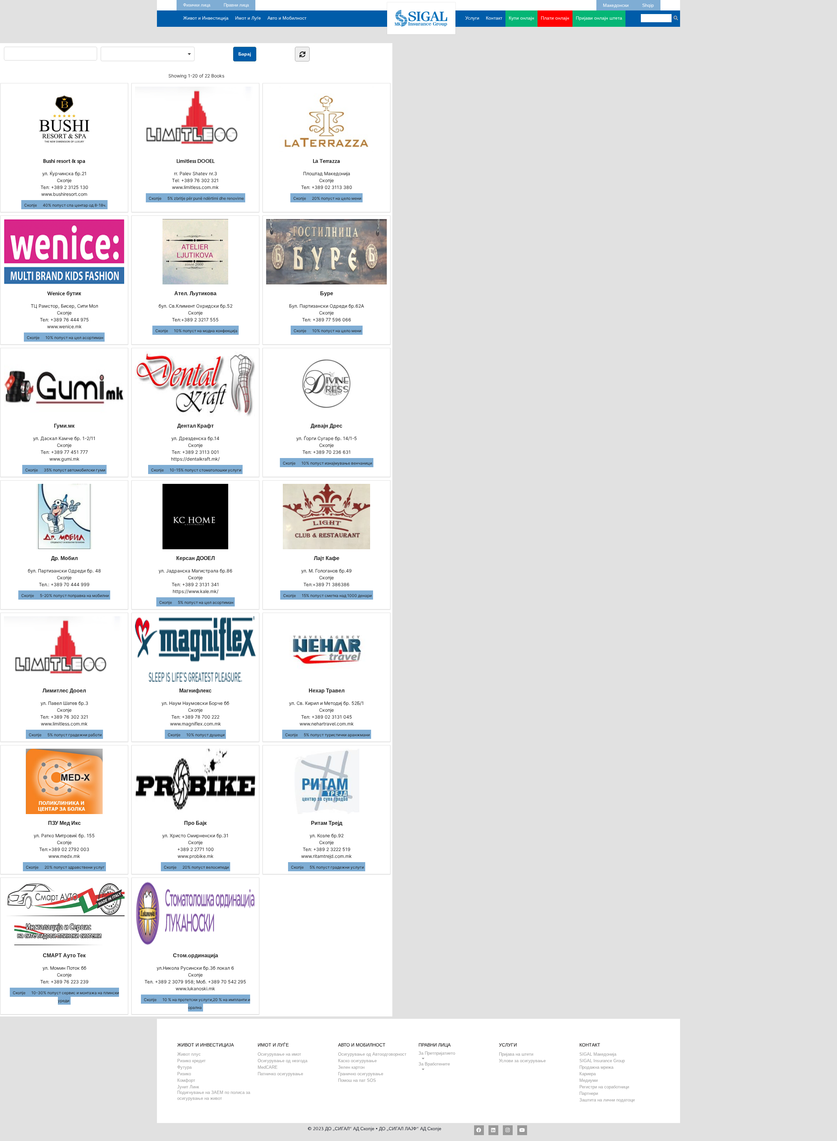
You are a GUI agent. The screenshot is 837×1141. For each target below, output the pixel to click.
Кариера (587, 1073)
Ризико (184, 1073)
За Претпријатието (436, 1053)
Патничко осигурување (280, 1073)
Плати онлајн (555, 18)
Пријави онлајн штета (599, 18)
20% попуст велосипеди (205, 867)
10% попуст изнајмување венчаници (336, 463)
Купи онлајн (521, 18)
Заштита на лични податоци (607, 1100)
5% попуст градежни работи (74, 734)
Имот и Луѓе (248, 18)
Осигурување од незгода (282, 1060)
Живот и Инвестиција (206, 18)
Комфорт (186, 1080)
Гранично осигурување (360, 1073)
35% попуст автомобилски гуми (74, 470)
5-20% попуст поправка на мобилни (74, 595)
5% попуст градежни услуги (337, 867)
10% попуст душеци (205, 734)
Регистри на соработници (604, 1086)
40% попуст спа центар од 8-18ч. (74, 205)
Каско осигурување (357, 1060)
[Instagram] (508, 1130)
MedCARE (268, 1067)
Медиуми (588, 1080)
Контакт (494, 18)
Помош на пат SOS (357, 1080)
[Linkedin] (493, 1130)
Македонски (616, 4)
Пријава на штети (516, 1054)
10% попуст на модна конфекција (205, 330)
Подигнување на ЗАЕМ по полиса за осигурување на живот (213, 1092)
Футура (184, 1067)
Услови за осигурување (522, 1060)
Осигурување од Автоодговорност (372, 1054)
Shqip (648, 4)
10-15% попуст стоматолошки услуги (205, 470)
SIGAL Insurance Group (602, 1060)
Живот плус (189, 1054)
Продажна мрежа (596, 1067)
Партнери (588, 1093)
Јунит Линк (188, 1086)
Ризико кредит (191, 1060)
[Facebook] (479, 1130)
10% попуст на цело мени (336, 330)
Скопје (30, 205)
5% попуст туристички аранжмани (337, 734)
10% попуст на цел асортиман (74, 337)
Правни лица (236, 4)
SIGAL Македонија (597, 1054)
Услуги (472, 18)
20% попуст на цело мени (336, 198)
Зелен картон (351, 1067)
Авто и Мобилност (286, 18)
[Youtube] (522, 1130)
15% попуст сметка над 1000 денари (337, 595)
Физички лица (196, 4)
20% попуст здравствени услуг (74, 867)
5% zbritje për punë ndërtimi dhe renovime (205, 198)
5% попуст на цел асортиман (205, 602)
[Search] (676, 18)
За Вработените (434, 1064)
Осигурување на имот (279, 1054)
